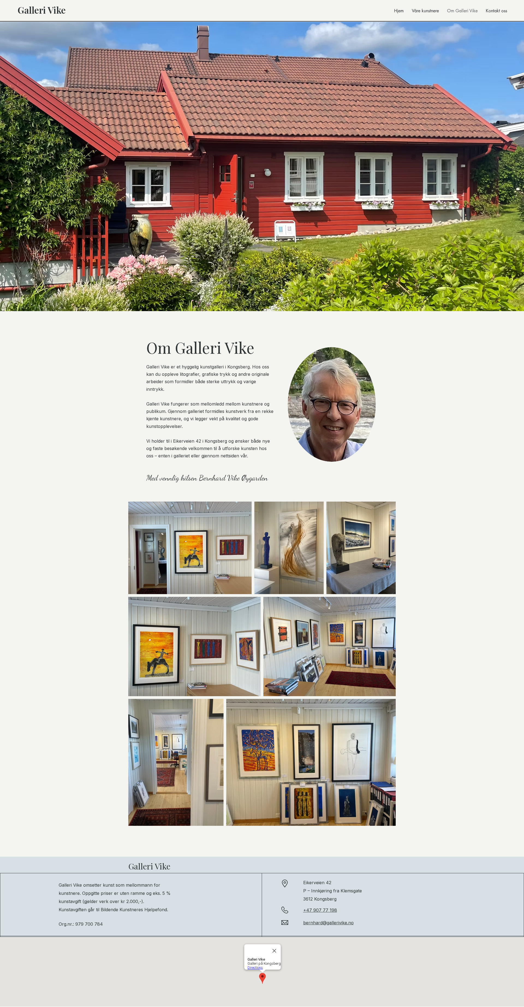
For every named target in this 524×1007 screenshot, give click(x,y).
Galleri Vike (149, 866)
